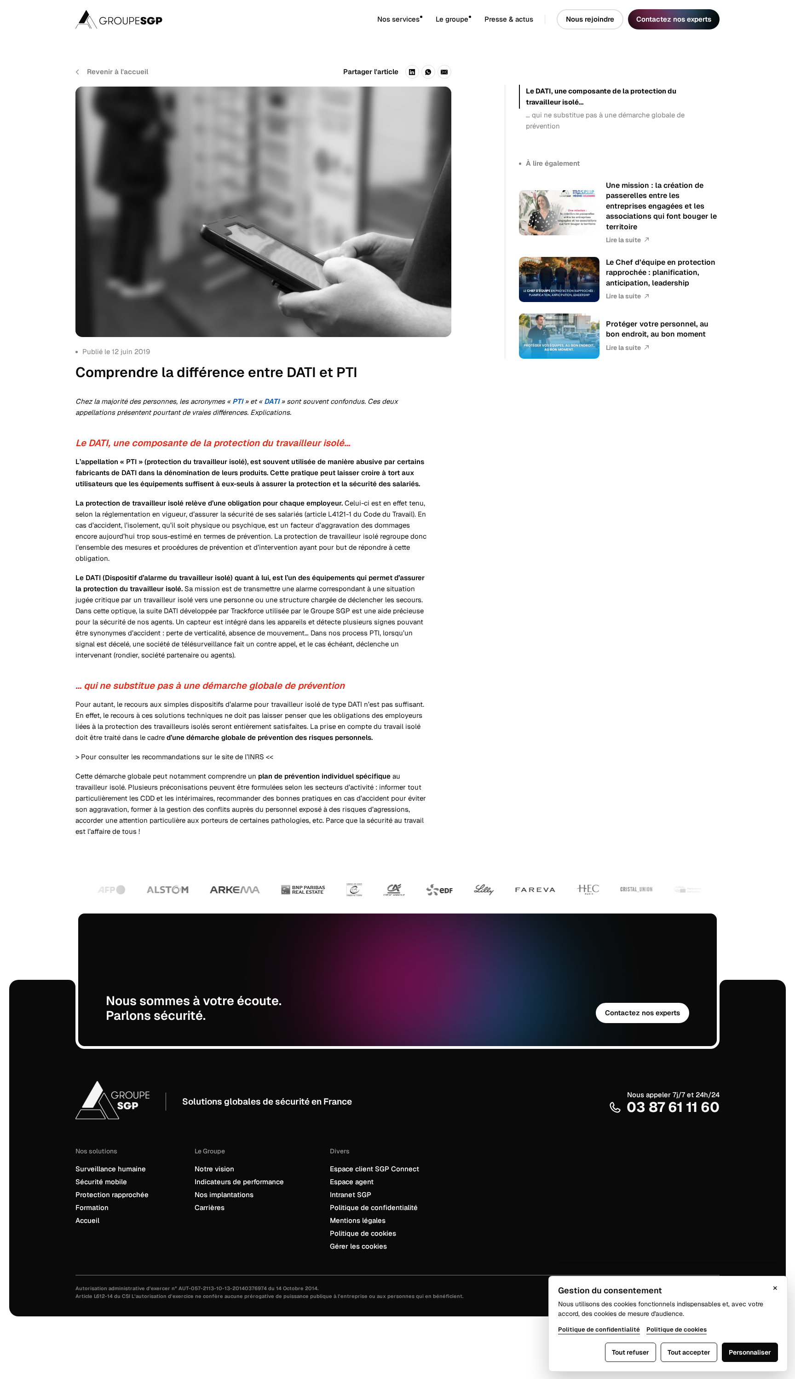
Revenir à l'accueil (117, 71)
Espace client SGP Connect (374, 1168)
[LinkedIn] (412, 72)
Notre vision (214, 1168)
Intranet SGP (350, 1194)
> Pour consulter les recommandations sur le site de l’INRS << (174, 756)
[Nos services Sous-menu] (427, 19)
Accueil (87, 1220)
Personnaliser (750, 1352)
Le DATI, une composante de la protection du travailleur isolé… (601, 96)
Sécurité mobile (101, 1181)
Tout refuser (630, 1352)
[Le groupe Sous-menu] (476, 19)
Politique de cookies (363, 1233)
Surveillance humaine (110, 1168)
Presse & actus (508, 19)
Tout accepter (689, 1352)
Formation (92, 1207)
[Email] (444, 72)
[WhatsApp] (428, 72)
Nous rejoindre (590, 19)
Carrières (210, 1207)
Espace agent (352, 1181)
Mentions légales (358, 1220)
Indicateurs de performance (239, 1181)
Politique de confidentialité (374, 1207)
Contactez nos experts (673, 19)
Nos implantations (224, 1194)
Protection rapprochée (112, 1194)
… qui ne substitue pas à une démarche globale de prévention (605, 120)
